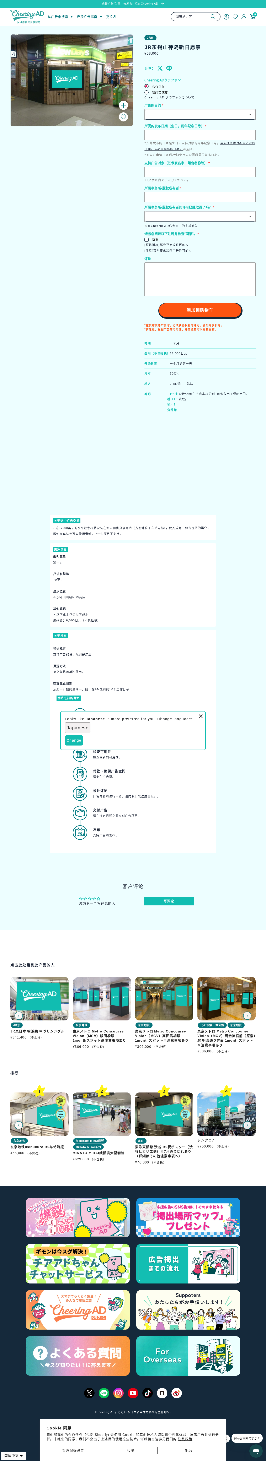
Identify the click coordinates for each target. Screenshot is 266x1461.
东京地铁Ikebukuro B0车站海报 (37, 1147)
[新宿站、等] (213, 16)
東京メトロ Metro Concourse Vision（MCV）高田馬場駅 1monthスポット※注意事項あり (162, 1036)
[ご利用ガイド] (226, 17)
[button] (123, 116)
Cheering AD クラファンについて (169, 97)
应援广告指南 (87, 16)
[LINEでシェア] (169, 68)
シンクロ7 (205, 1140)
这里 (88, 654)
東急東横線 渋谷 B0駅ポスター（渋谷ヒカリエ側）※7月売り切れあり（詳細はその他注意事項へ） (164, 1151)
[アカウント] (243, 16)
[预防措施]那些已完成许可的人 (166, 245)
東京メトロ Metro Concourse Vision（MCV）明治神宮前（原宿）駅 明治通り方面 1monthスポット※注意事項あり (226, 1038)
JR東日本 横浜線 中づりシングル (37, 1031)
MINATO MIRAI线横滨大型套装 (99, 1153)
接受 (130, 1450)
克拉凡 (111, 16)
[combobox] (195, 16)
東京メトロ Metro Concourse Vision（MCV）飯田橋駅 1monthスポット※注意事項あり (99, 1036)
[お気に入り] (235, 17)
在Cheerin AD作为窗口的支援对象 (173, 226)
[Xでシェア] (160, 68)
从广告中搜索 (58, 16)
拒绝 (188, 1450)
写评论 (169, 901)
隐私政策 (185, 1439)
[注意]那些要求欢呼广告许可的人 (168, 250)
